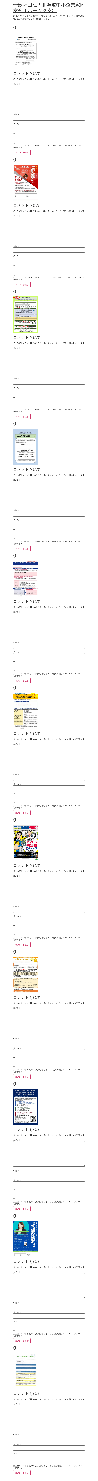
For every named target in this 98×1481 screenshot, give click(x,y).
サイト (16, 133)
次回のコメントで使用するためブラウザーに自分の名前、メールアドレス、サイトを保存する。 (48, 146)
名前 (16, 114)
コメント (18, 84)
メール (17, 124)
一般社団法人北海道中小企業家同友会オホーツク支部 (49, 7)
